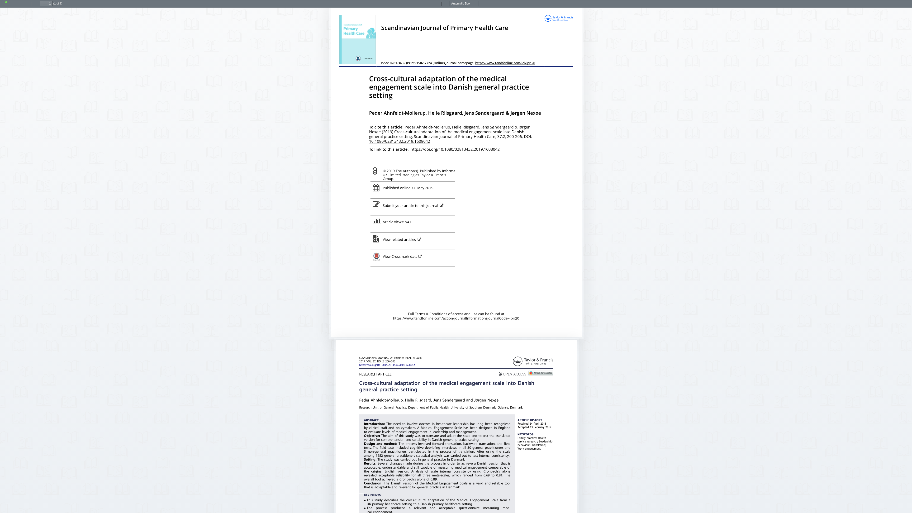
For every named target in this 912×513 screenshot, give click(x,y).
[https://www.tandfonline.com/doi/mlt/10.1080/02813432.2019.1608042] (376, 241)
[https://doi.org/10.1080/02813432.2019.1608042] (455, 150)
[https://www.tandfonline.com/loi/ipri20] (505, 63)
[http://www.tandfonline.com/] (533, 361)
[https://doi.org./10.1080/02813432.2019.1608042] (387, 365)
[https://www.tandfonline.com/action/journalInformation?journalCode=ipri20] (456, 318)
